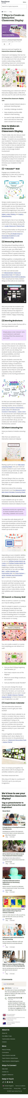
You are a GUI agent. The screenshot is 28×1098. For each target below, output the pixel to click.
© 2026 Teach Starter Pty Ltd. (14, 1091)
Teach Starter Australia (8, 1055)
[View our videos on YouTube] (10, 1082)
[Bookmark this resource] (4, 44)
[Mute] (19, 664)
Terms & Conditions (20, 1086)
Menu (24, 2)
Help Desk (5, 1069)
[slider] (12, 664)
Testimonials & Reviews (8, 1039)
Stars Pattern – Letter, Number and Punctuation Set (13, 575)
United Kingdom (9, 1086)
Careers (4, 1042)
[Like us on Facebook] (7, 1082)
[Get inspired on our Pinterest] (12, 1082)
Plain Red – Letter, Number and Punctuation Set (13, 571)
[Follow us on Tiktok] (3, 1082)
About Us (4, 1033)
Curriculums (5, 1052)
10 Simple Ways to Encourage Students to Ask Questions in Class (12, 236)
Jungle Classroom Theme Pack (14, 226)
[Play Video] (3, 664)
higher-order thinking (9, 214)
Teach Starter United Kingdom (10, 1061)
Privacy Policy (17, 1088)
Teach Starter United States (10, 1058)
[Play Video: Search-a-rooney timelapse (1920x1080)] (14, 656)
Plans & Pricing (6, 1049)
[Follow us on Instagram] (5, 1082)
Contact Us (5, 1072)
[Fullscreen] (25, 664)
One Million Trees (7, 1036)
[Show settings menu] (22, 664)
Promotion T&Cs (8, 1088)
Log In (24, 1088)
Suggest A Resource (7, 1074)
